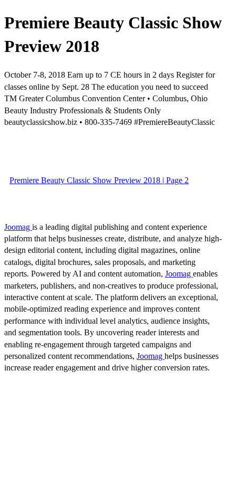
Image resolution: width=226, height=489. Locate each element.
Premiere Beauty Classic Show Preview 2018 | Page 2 (99, 180)
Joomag (18, 226)
